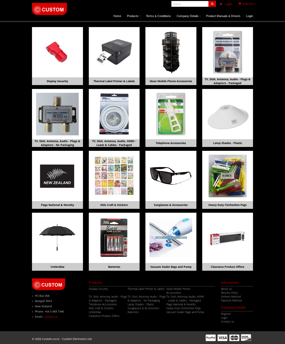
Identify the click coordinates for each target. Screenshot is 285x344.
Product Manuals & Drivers (223, 16)
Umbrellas (57, 267)
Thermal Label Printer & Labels (114, 81)
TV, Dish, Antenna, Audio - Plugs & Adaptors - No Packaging (57, 143)
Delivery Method (231, 296)
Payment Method (231, 300)
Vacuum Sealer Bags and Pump (171, 267)
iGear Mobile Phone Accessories (171, 81)
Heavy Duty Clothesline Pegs (227, 205)
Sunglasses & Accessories (171, 205)
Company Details (189, 17)
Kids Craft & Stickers (114, 205)
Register (226, 314)
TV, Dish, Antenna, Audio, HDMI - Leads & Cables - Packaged (114, 143)
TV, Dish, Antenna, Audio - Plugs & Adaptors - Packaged (227, 81)
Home (117, 16)
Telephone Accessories (171, 143)
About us (226, 289)
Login (228, 4)
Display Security (57, 81)
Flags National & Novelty (57, 205)
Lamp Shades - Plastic (227, 143)
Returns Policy (229, 292)
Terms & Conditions (158, 16)
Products (134, 17)
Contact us (227, 321)
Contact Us (51, 316)
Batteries (114, 267)
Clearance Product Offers (227, 267)
